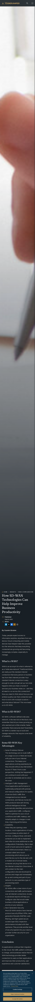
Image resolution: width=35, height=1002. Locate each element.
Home (5, 592)
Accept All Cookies (17, 999)
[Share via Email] (14, 624)
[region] (17, 986)
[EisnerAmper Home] (10, 3)
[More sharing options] (17, 624)
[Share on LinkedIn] (6, 624)
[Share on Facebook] (11, 624)
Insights (13, 592)
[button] (32, 3)
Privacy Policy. (14, 986)
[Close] (32, 973)
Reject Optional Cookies (17, 994)
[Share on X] (9, 624)
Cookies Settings (17, 989)
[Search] (27, 3)
